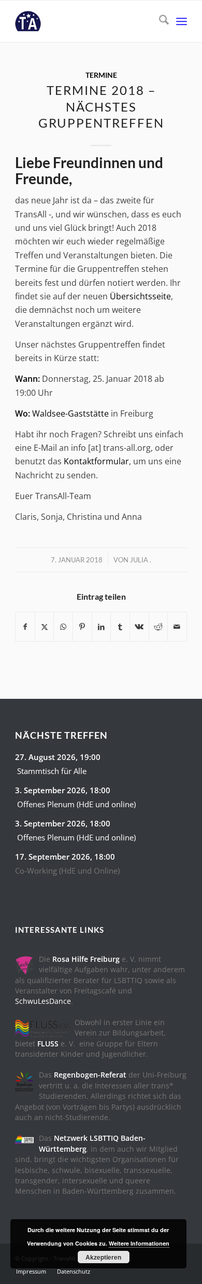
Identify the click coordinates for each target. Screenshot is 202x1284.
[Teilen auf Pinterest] (82, 626)
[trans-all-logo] (83, 21)
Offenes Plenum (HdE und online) (76, 804)
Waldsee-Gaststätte (70, 413)
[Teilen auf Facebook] (25, 626)
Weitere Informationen (139, 1243)
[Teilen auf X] (44, 626)
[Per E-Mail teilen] (177, 626)
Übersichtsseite (140, 296)
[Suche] (159, 21)
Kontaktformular (96, 461)
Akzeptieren (103, 1257)
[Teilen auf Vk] (139, 626)
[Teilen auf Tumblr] (120, 626)
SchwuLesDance (43, 1001)
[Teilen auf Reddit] (158, 626)
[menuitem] (159, 21)
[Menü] (181, 21)
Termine (101, 75)
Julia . (140, 560)
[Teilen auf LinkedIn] (101, 626)
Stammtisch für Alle (51, 771)
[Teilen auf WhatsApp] (63, 626)
